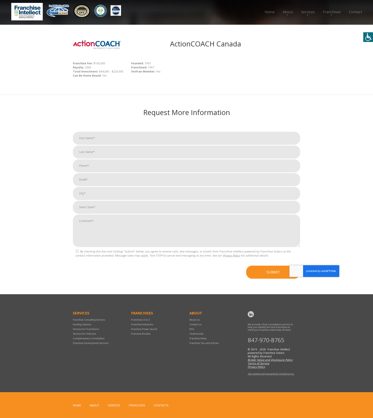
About (288, 12)
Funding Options (82, 324)
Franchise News (198, 338)
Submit (273, 272)
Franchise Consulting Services (89, 319)
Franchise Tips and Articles (204, 343)
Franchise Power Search (144, 329)
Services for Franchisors (86, 329)
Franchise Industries (142, 324)
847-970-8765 (266, 340)
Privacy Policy (231, 255)
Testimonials (196, 333)
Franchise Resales (141, 333)
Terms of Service (258, 363)
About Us (194, 319)
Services (308, 12)
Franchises (332, 12)
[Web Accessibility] (368, 37)
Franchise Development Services (90, 343)
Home (270, 12)
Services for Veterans (84, 333)
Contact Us (195, 324)
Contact (355, 12)
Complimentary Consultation (89, 338)
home (77, 405)
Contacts (161, 405)
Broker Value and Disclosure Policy (270, 360)
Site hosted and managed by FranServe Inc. (271, 373)
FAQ (191, 329)
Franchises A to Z (140, 319)
